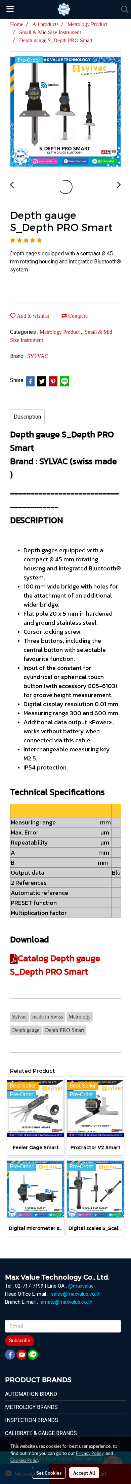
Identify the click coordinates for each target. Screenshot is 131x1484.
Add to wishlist (32, 316)
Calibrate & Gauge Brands (41, 1433)
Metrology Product (60, 332)
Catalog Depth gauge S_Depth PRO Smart (55, 964)
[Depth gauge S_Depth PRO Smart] (65, 112)
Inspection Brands (31, 1420)
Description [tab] (27, 417)
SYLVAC (37, 356)
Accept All (84, 1473)
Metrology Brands (31, 1407)
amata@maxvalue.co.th (66, 1302)
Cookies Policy (24, 1460)
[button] (122, 9)
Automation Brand (31, 1394)
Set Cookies (48, 1473)
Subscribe (19, 1340)
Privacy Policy (89, 1453)
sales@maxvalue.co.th (75, 1294)
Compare (77, 316)
